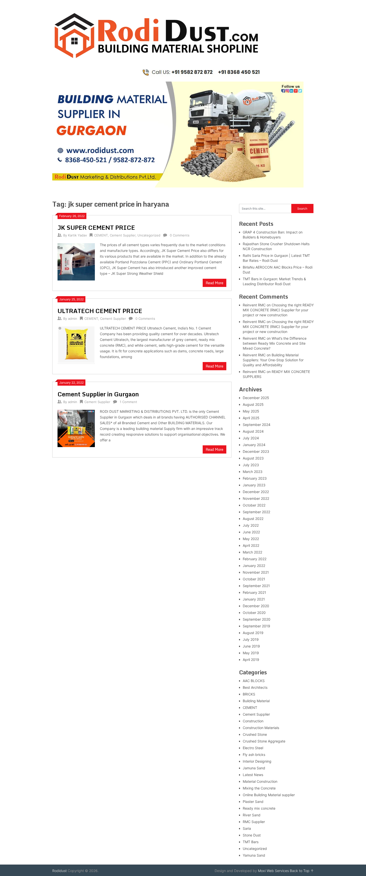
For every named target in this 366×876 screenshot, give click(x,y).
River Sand (251, 815)
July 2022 (251, 525)
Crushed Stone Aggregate (264, 741)
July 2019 (251, 639)
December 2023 (256, 451)
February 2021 (254, 592)
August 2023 (253, 458)
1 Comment (128, 402)
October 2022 (254, 505)
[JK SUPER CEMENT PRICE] (76, 261)
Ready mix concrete (259, 808)
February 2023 (255, 478)
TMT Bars (250, 842)
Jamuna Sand (254, 768)
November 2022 (256, 498)
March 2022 (252, 552)
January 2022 (254, 565)
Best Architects (255, 687)
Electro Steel (253, 748)
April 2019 (251, 659)
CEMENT (101, 235)
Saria (247, 828)
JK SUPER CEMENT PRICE (96, 227)
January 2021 (254, 599)
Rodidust (59, 871)
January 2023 (254, 485)
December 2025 (256, 398)
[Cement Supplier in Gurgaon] (76, 428)
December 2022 (256, 492)
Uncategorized (148, 235)
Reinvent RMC (254, 305)
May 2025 (251, 411)
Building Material (256, 701)
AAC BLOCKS (254, 681)
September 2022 (256, 512)
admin (72, 319)
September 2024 (256, 424)
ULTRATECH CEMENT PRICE (100, 311)
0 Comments (179, 235)
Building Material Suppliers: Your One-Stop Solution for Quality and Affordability (273, 360)
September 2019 (256, 626)
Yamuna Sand (254, 855)
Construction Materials (261, 728)
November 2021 (256, 572)
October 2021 (254, 579)
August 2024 (253, 431)
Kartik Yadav (77, 235)
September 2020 (256, 619)
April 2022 (251, 545)
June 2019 (251, 646)
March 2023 (252, 471)
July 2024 (251, 438)
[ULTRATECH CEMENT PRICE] (76, 344)
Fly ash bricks (254, 754)
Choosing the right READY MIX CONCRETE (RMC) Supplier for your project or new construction (278, 310)
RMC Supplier (254, 822)
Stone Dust (252, 835)
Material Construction (260, 781)
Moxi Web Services (273, 871)
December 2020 (256, 606)
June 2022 (251, 532)
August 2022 (253, 518)
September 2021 (256, 586)
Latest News (253, 775)
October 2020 (254, 612)
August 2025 (253, 404)
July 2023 (251, 465)
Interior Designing (257, 761)
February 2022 (254, 559)
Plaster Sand (253, 801)
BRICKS (249, 694)
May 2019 (251, 653)
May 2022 (251, 539)
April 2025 (251, 418)
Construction (253, 721)
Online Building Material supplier (269, 795)
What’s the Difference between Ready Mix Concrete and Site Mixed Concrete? (274, 343)
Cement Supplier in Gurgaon (98, 394)
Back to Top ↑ (302, 871)
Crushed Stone (255, 734)
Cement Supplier (122, 235)
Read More (214, 283)
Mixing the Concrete (259, 788)
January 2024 (254, 445)
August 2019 (253, 633)
